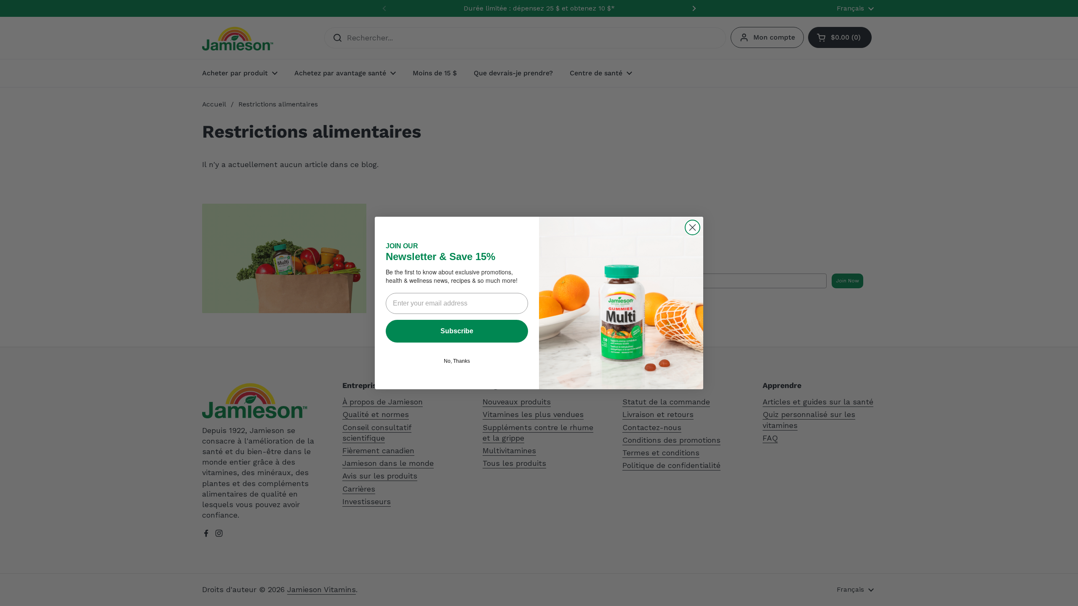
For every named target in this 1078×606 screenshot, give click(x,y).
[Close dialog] (692, 227)
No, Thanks (457, 361)
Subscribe (456, 331)
